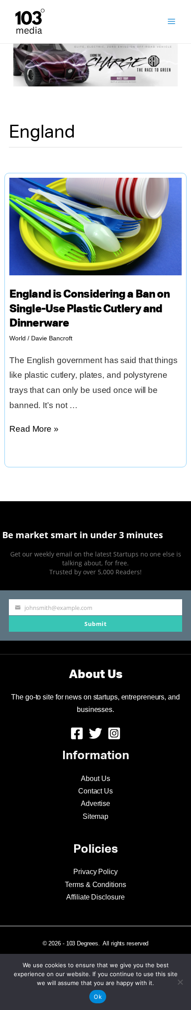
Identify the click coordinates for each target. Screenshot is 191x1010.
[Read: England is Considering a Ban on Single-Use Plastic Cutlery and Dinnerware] (95, 225)
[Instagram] (114, 733)
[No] (179, 981)
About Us (95, 778)
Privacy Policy (95, 871)
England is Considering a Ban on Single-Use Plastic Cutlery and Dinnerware (89, 309)
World (17, 338)
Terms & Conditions (95, 884)
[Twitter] (95, 733)
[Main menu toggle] (172, 22)
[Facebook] (77, 733)
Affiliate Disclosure (95, 897)
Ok (98, 996)
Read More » (34, 430)
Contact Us (95, 791)
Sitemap (95, 816)
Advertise (95, 803)
